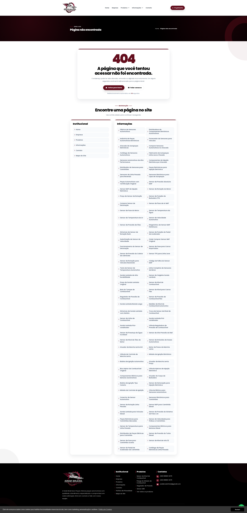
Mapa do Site (81, 156)
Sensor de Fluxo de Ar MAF (159, 203)
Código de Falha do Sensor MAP (159, 262)
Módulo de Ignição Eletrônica (160, 354)
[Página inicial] (69, 7)
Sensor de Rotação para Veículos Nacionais (129, 262)
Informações (136, 8)
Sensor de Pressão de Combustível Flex (157, 298)
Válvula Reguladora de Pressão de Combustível (158, 326)
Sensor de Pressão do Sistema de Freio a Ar (161, 413)
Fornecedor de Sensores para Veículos (160, 140)
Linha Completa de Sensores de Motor (160, 269)
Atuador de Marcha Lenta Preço (159, 362)
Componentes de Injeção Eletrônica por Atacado (158, 161)
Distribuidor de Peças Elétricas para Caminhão (132, 434)
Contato (149, 8)
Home (107, 8)
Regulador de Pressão (145, 486)
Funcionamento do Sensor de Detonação (131, 247)
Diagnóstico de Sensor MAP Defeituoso (159, 226)
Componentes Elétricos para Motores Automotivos (131, 377)
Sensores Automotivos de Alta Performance (131, 161)
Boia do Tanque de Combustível (127, 291)
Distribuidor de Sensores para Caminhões (131, 168)
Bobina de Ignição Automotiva (131, 361)
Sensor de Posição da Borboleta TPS (157, 197)
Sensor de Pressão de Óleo (130, 225)
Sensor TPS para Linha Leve (159, 254)
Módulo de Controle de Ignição (132, 390)
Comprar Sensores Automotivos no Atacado (158, 147)
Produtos (124, 8)
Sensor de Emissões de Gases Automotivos (160, 341)
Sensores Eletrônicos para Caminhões (159, 398)
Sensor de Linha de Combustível (127, 319)
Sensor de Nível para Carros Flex (160, 291)
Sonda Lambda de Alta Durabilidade (129, 276)
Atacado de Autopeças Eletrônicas (129, 147)
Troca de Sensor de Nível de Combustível (160, 312)
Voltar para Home (115, 88)
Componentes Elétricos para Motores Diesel (160, 427)
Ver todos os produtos (145, 492)
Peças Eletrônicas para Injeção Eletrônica (158, 168)
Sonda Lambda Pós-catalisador (128, 326)
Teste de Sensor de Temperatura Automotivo (130, 269)
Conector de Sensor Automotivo (127, 398)
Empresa (115, 8)
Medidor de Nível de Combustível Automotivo (158, 305)
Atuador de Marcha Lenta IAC (131, 347)
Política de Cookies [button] (105, 509)
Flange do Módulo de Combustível (144, 482)
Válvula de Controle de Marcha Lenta (129, 355)
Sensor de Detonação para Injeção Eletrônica (159, 384)
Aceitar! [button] (237, 509)
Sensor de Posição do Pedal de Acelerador (159, 233)
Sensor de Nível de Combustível (156, 283)
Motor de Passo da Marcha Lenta (159, 348)
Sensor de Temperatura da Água (159, 211)
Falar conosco (136, 88)
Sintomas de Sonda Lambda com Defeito (131, 312)
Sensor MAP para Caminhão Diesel (160, 406)
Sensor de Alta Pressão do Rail (161, 333)
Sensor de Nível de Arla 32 (159, 440)
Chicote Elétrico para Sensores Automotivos (157, 391)
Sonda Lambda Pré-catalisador (157, 319)
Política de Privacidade (124, 491)
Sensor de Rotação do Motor (160, 189)
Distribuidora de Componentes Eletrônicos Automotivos (159, 131)
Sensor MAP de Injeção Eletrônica (128, 190)
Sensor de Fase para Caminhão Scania (128, 441)
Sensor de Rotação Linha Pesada (129, 406)
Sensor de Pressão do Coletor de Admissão (131, 255)
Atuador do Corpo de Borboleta (157, 377)
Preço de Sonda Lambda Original (129, 283)
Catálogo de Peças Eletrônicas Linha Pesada (158, 449)
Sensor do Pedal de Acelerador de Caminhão (130, 449)
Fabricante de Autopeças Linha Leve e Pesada (159, 154)
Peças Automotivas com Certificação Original (129, 183)
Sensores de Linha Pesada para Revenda (130, 176)
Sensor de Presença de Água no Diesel (131, 334)
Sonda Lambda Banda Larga (131, 304)
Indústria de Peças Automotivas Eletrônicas (129, 140)
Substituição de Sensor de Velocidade (130, 240)
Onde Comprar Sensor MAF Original (159, 240)
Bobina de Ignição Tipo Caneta (129, 384)
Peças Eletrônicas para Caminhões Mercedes (129, 420)
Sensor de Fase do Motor (129, 210)
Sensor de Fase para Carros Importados (159, 247)
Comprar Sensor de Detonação (127, 204)
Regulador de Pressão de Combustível (130, 298)
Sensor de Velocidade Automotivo (157, 219)
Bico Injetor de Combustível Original (130, 370)
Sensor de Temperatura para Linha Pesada (131, 427)
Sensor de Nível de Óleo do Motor (130, 341)
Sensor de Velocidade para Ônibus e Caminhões (159, 420)
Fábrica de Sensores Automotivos (128, 130)
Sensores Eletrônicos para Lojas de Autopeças (159, 176)
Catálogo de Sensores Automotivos (128, 154)
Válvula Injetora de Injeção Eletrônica (159, 370)
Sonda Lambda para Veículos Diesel (131, 413)
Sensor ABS (141, 489)
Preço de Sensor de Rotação (131, 196)
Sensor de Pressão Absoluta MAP (160, 183)
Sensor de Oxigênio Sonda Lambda (159, 276)
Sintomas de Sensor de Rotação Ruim (129, 233)
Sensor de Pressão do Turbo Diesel (160, 434)
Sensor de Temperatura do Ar (131, 218)
